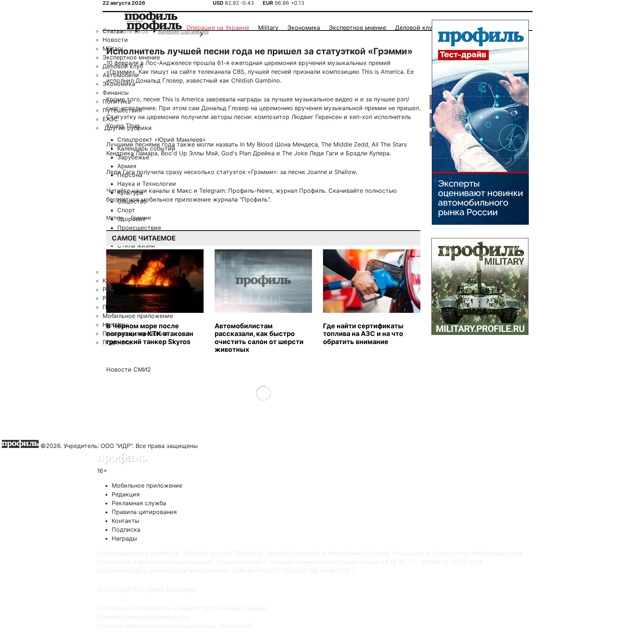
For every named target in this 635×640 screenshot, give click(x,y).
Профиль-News (250, 190)
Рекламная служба (139, 503)
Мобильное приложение (147, 485)
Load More (263, 393)
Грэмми (141, 217)
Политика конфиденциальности (143, 617)
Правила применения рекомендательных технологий (174, 625)
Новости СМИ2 (128, 369)
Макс (184, 190)
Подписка (126, 529)
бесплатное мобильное (139, 199)
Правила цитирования (144, 512)
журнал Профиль (300, 190)
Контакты (125, 520)
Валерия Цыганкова (183, 31)
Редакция (126, 494)
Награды (124, 538)
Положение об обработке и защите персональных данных (182, 608)
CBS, (239, 71)
